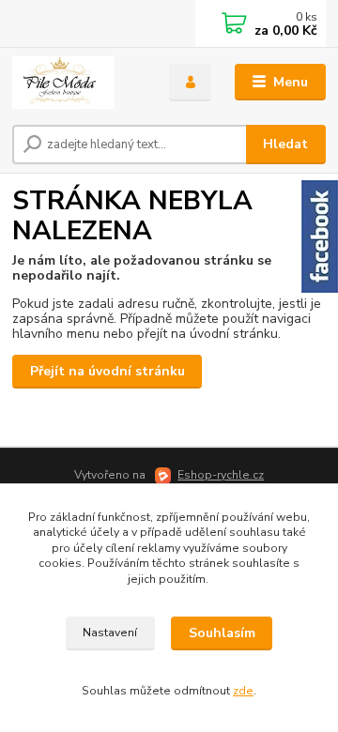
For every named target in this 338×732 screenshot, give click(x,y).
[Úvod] (77, 82)
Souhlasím (222, 633)
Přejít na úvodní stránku (107, 371)
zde (243, 690)
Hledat (285, 144)
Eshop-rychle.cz (220, 474)
